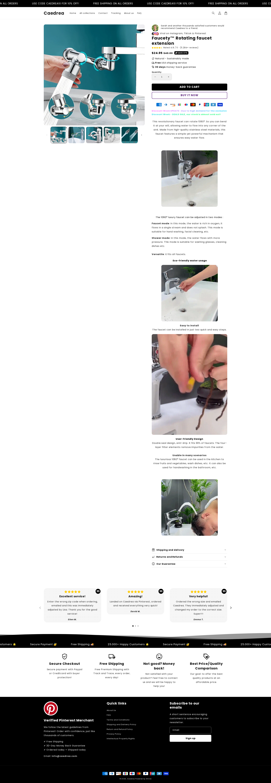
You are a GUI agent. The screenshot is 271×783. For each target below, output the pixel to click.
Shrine (148, 779)
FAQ (109, 715)
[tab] (133, 626)
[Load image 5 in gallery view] (130, 135)
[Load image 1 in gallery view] (59, 135)
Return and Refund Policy (120, 729)
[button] (213, 13)
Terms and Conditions (118, 719)
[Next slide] (231, 608)
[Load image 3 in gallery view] (94, 135)
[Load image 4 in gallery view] (112, 135)
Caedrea (131, 779)
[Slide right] (141, 135)
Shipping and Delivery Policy (121, 724)
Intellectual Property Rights (121, 738)
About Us (111, 710)
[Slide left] (47, 135)
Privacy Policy (114, 734)
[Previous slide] (40, 608)
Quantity (156, 72)
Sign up (190, 738)
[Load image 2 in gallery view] (76, 135)
